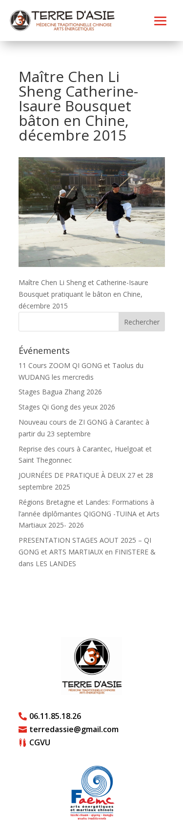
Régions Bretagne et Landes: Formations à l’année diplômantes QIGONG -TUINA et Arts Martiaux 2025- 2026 (89, 513)
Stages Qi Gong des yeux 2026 (67, 406)
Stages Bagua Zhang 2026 (60, 391)
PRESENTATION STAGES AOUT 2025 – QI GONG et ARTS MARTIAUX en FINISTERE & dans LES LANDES (87, 551)
